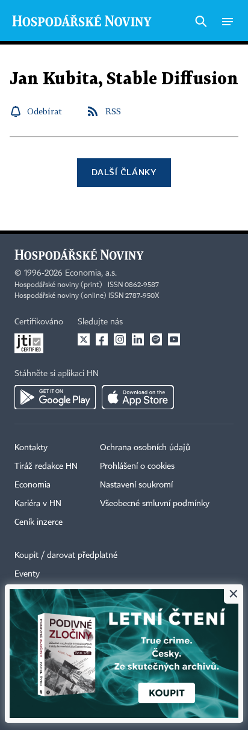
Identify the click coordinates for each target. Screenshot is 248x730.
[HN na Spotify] (156, 339)
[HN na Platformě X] (84, 339)
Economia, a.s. (91, 273)
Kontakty (31, 448)
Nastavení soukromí (136, 485)
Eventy (27, 574)
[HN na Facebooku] (102, 339)
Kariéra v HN (37, 504)
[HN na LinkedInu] (138, 339)
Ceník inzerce (38, 522)
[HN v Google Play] (55, 397)
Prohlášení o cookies (137, 466)
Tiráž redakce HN (46, 466)
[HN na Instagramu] (120, 339)
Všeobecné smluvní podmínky (154, 504)
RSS (113, 111)
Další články (123, 172)
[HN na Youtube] (174, 339)
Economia (32, 485)
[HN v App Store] (138, 397)
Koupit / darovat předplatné (65, 555)
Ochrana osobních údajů (145, 448)
